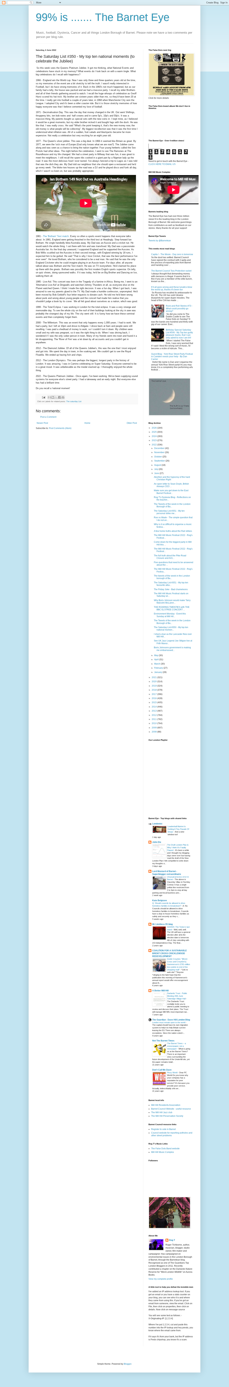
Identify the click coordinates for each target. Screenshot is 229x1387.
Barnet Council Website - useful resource (171, 1109)
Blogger (127, 1364)
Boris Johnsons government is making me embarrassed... (172, 648)
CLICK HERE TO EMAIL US (162, 164)
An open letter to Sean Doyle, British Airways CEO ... (171, 485)
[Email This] (49, 397)
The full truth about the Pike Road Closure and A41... (170, 556)
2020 (154, 681)
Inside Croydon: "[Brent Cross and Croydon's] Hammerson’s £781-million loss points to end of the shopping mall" (178, 964)
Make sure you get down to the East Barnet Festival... (171, 491)
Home (87, 423)
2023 (154, 440)
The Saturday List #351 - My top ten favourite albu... (171, 583)
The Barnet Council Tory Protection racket (171, 271)
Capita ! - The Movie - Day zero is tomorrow (172, 254)
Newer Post (42, 423)
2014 (154, 706)
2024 (154, 436)
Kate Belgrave (159, 900)
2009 (154, 727)
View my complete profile (160, 1279)
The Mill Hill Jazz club (161, 1112)
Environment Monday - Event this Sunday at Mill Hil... (170, 614)
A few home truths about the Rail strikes (173, 531)
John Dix (156, 842)
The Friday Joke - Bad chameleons (171, 589)
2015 (154, 702)
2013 (154, 711)
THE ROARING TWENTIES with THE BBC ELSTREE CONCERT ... (171, 608)
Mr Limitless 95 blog (162, 924)
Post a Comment (48, 417)
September (159, 461)
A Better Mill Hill (160, 990)
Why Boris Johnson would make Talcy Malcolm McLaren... (172, 601)
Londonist (157, 823)
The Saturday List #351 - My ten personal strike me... (169, 512)
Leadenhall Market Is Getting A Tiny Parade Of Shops (178, 829)
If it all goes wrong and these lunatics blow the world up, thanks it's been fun (171, 288)
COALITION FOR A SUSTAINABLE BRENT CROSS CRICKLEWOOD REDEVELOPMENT (169, 953)
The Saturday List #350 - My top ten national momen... (171, 628)
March (157, 664)
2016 (154, 698)
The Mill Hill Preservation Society (167, 1116)
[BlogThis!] (53, 397)
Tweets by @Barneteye (159, 240)
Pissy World (172, 1072)
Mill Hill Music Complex (162, 1152)
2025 (154, 432)
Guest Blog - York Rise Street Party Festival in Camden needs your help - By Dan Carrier (172, 356)
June (157, 473)
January (158, 672)
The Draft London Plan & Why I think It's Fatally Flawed (177, 847)
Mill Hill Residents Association (165, 1105)
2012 (154, 715)
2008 (154, 732)
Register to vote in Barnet (163, 1129)
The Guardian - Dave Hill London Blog (171, 1020)
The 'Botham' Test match (56, 236)
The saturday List (73, 401)
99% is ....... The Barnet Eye (102, 17)
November (159, 452)
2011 (154, 719)
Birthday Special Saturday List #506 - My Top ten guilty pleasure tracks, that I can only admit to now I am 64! (179, 334)
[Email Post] (43, 397)
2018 (154, 690)
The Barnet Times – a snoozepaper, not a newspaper (176, 1046)
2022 (154, 444)
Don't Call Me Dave (162, 1070)
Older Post (132, 423)
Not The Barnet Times (163, 1040)
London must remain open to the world (169, 1022)
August (158, 465)
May (156, 655)
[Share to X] (56, 397)
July (156, 469)
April (156, 659)
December (159, 448)
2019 (154, 686)
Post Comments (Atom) (60, 428)
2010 (154, 723)
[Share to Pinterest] (63, 397)
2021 (154, 677)
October (158, 456)
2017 (154, 694)
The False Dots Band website (165, 1148)
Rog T (172, 1240)
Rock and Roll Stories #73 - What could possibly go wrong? (179, 308)
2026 (154, 428)
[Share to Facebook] (59, 397)
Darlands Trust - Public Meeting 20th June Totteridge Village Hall (177, 996)
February (159, 668)
